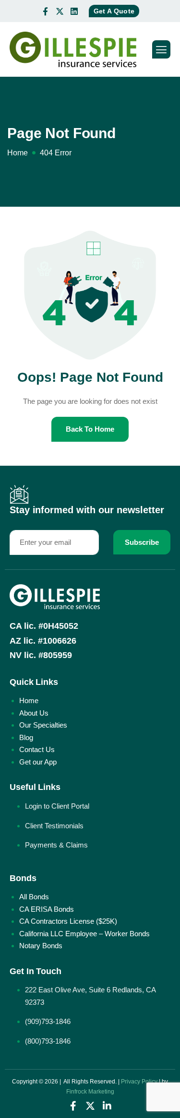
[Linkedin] (74, 11)
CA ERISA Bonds (46, 909)
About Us (33, 713)
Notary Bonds (40, 945)
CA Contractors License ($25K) (68, 921)
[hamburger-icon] (161, 49)
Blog (26, 737)
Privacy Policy (139, 1081)
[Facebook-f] (45, 11)
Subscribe (142, 542)
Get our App (38, 762)
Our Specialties (43, 725)
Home (28, 700)
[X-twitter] (60, 11)
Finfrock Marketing (90, 1091)
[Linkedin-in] (107, 1106)
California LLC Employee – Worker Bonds (84, 934)
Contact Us (37, 749)
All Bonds (34, 897)
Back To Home (90, 429)
